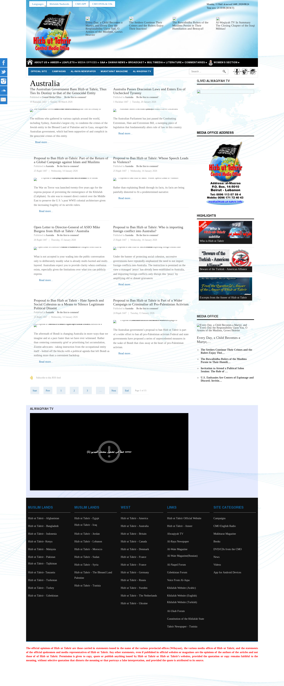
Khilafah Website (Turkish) (182, 602)
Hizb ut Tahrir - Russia (133, 580)
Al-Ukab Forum (176, 611)
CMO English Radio (224, 526)
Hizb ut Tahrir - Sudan (86, 557)
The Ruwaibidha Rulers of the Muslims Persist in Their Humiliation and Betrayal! (190, 25)
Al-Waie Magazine (177, 549)
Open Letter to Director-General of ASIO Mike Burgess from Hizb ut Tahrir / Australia (67, 229)
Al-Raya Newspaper (83, 71)
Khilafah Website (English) (182, 595)
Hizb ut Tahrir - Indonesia (42, 533)
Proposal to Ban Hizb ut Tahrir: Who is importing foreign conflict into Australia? (148, 229)
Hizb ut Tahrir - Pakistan (41, 557)
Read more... (42, 142)
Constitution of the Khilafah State (185, 618)
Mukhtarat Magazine (114, 71)
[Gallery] (252, 75)
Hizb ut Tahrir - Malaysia (42, 549)
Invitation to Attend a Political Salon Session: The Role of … (222, 370)
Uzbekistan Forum (177, 572)
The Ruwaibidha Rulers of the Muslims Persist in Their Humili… (224, 361)
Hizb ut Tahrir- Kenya (40, 541)
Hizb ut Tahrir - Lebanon (88, 541)
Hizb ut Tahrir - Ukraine (134, 603)
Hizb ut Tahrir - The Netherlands (139, 595)
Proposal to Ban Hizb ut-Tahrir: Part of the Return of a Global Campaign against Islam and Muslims (71, 160)
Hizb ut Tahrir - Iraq (85, 524)
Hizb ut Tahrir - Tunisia (87, 585)
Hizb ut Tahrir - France (133, 557)
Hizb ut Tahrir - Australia (135, 526)
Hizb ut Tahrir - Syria (86, 564)
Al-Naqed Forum (176, 564)
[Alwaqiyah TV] (244, 75)
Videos (217, 564)
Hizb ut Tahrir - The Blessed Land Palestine (93, 575)
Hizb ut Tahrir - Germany (135, 572)
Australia (129, 97)
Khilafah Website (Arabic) (181, 587)
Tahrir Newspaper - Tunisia (182, 626)
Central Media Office (51, 97)
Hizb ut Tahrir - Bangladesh (43, 526)
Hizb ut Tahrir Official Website (184, 518)
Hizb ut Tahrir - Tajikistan (42, 563)
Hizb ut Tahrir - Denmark (135, 549)
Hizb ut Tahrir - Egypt (86, 518)
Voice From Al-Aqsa (178, 580)
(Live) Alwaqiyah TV (213, 81)
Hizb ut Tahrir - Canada (134, 541)
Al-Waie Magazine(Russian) (182, 555)
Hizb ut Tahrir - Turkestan (42, 580)
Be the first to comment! (75, 97)
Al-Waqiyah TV (142, 71)
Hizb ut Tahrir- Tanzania (41, 572)
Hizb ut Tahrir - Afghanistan (43, 518)
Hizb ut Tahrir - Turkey (41, 587)
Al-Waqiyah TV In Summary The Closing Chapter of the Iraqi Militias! (235, 25)
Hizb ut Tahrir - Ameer (179, 526)
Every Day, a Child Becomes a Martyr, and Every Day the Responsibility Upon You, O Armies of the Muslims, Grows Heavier (104, 28)
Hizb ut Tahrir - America (134, 518)
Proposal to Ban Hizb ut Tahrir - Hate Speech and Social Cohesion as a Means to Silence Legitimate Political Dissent (69, 304)
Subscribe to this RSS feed (48, 377)
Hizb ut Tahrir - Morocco (88, 549)
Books (216, 541)
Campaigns (59, 71)
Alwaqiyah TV (175, 533)
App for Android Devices (227, 572)
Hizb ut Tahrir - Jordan (87, 533)
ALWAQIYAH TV (41, 409)
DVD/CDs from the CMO (227, 549)
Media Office (207, 316)
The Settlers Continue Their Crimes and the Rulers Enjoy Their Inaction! (146, 25)
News (216, 557)
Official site (39, 71)
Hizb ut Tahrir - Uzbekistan (43, 595)
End (127, 390)
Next (113, 390)
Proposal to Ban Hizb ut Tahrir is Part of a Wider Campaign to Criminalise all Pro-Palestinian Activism (151, 302)
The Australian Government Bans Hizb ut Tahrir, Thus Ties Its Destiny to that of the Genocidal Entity (68, 91)
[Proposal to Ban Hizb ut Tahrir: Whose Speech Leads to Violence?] (151, 179)
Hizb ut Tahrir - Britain (133, 533)
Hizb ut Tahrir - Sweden (134, 587)
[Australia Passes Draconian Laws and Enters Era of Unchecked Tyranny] (151, 110)
